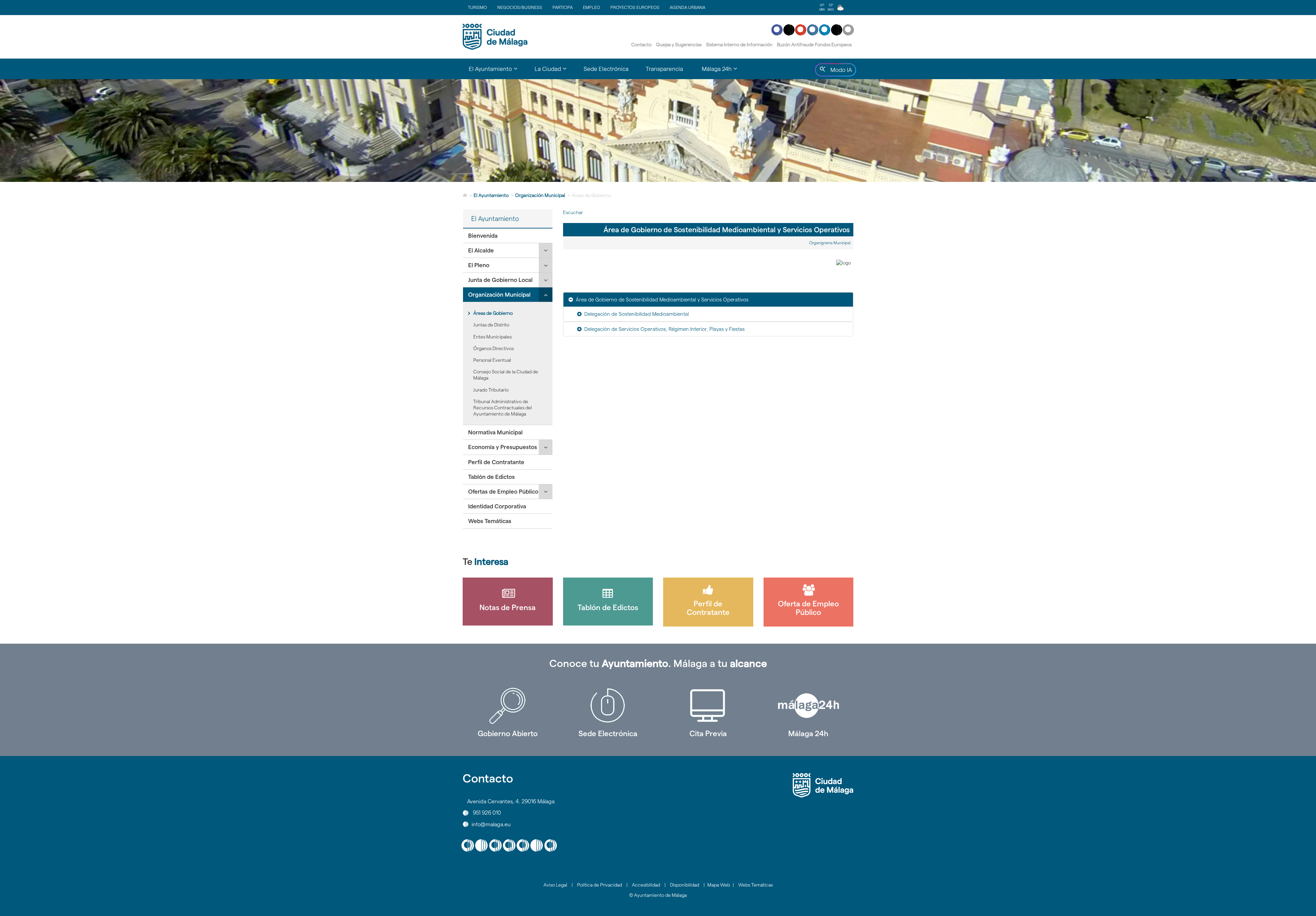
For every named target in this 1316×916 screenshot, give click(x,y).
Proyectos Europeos (634, 7)
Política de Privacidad (599, 885)
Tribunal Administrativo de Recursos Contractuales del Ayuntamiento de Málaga (502, 408)
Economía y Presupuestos (502, 447)
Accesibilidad (646, 885)
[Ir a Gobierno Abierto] (508, 706)
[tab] (507, 235)
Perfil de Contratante (496, 462)
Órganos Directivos (493, 348)
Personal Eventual (492, 360)
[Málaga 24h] (809, 706)
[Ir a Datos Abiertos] (708, 706)
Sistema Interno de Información (739, 44)
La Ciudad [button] (555, 71)
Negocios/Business (519, 7)
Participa (562, 7)
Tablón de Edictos (491, 477)
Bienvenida (483, 236)
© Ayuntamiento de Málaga (658, 895)
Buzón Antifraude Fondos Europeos (814, 44)
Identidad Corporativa (497, 506)
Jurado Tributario (491, 390)
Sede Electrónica (606, 69)
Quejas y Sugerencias (679, 44)
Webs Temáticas (489, 521)
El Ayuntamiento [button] (497, 71)
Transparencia (664, 69)
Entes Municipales (492, 336)
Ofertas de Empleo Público (503, 491)
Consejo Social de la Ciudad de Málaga (505, 375)
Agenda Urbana (687, 7)
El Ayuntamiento (491, 195)
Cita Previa (708, 733)
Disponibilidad (684, 885)
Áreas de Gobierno (493, 313)
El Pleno (478, 265)
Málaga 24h (808, 733)
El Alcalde (481, 250)
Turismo (477, 7)
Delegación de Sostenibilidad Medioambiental (636, 314)
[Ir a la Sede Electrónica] (608, 706)
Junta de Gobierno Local (500, 280)
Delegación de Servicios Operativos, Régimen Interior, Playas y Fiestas (664, 329)
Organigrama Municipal (829, 242)
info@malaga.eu (491, 824)
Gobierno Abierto (508, 733)
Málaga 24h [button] (724, 71)
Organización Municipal (540, 195)
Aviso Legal (555, 885)
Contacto (641, 44)
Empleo (591, 7)
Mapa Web (718, 885)
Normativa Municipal (495, 432)
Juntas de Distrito (491, 324)
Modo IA (840, 71)
